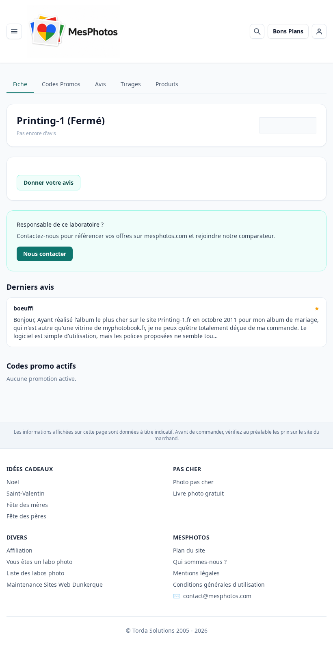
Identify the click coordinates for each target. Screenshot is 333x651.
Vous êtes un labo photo (39, 562)
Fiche (20, 84)
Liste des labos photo (35, 573)
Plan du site (189, 550)
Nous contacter (44, 254)
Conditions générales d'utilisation (219, 584)
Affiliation (19, 550)
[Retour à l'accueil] (73, 31)
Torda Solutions (153, 630)
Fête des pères (26, 516)
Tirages (131, 84)
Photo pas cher (193, 482)
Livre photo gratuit (198, 493)
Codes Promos (61, 84)
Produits (167, 84)
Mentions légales (196, 573)
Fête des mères (27, 505)
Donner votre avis (49, 182)
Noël (12, 482)
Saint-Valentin (25, 493)
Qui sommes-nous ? (200, 562)
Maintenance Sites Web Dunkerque (54, 584)
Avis (100, 84)
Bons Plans (288, 31)
